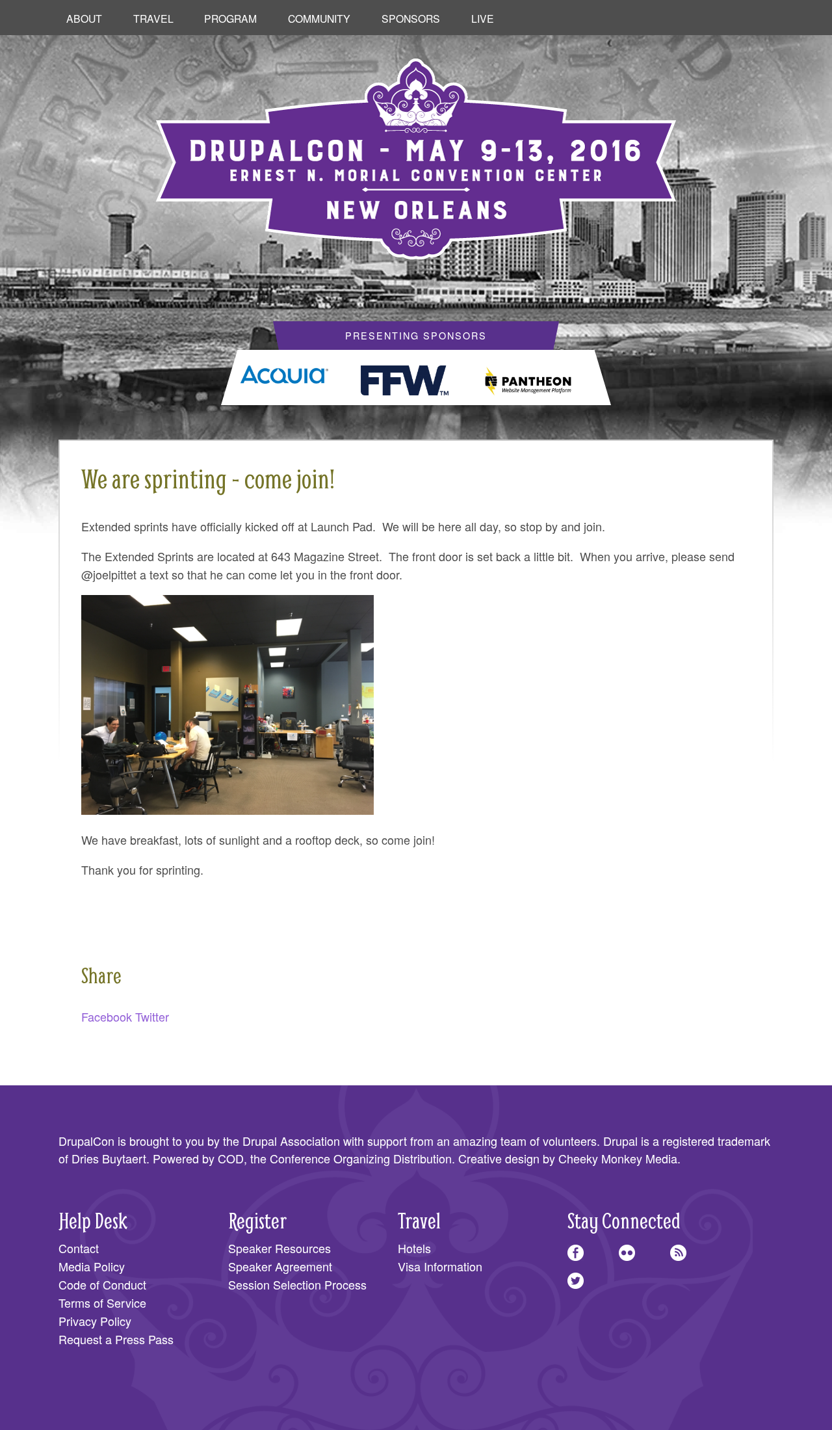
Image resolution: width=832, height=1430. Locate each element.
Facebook (106, 1016)
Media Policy (91, 1266)
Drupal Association (291, 1140)
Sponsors (411, 18)
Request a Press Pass (116, 1339)
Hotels (414, 1247)
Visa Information (440, 1266)
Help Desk (92, 1220)
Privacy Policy (94, 1320)
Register (257, 1220)
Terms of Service (102, 1302)
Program (230, 18)
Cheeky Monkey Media (617, 1158)
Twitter (152, 1016)
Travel (153, 18)
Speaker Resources (279, 1247)
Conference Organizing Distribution (361, 1158)
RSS (678, 1253)
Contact (78, 1247)
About (84, 18)
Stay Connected (624, 1220)
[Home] (416, 149)
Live (482, 18)
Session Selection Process (297, 1284)
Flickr (627, 1253)
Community (319, 18)
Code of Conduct (102, 1284)
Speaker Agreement (280, 1266)
